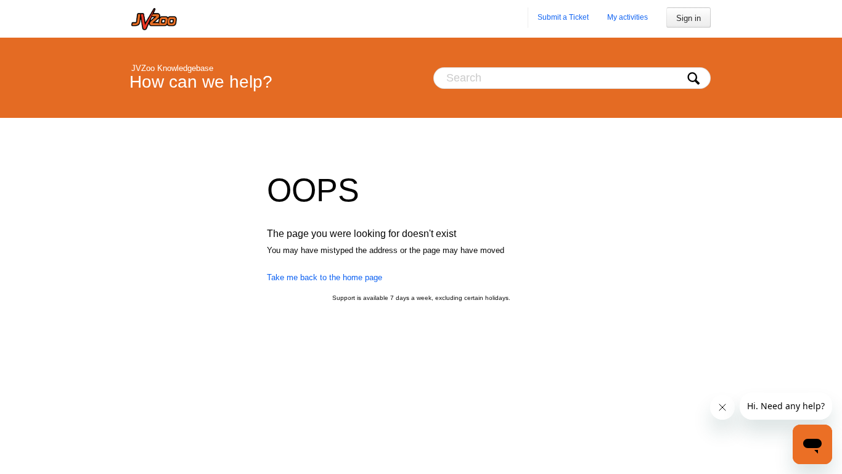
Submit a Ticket (563, 17)
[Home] (154, 18)
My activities (627, 17)
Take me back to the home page (324, 277)
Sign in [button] (688, 18)
